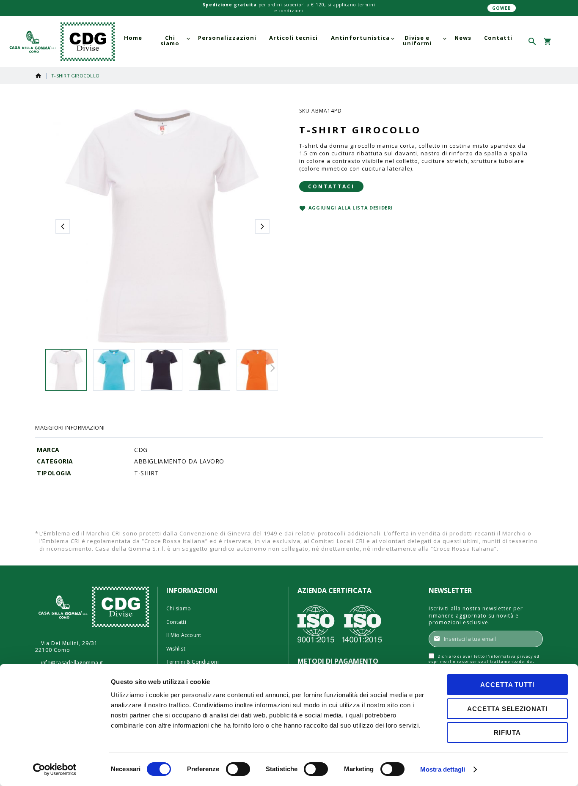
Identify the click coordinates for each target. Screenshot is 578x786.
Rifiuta (507, 732)
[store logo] (60, 41)
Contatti (176, 622)
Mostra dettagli (442, 769)
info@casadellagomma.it (72, 662)
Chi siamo (178, 608)
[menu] (318, 40)
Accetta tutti (507, 684)
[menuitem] (133, 38)
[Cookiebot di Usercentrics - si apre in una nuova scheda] (55, 769)
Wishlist (175, 648)
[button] (562, 41)
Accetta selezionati (507, 708)
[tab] (70, 427)
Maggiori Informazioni (70, 427)
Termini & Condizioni (192, 662)
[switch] (238, 770)
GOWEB (501, 8)
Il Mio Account (183, 635)
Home (38, 75)
